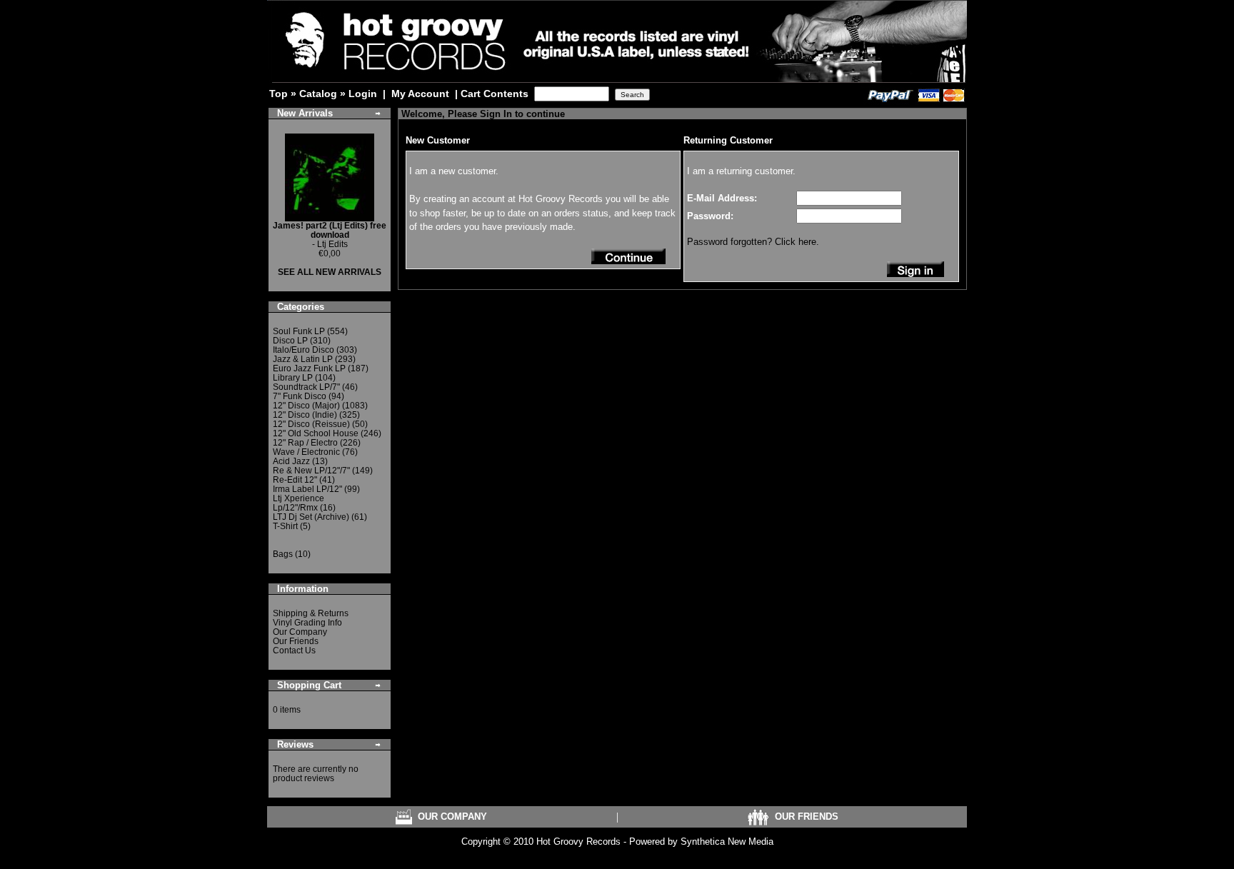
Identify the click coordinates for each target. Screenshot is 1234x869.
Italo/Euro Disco (303, 350)
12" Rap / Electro (305, 443)
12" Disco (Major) (306, 406)
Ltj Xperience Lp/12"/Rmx (298, 503)
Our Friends (295, 641)
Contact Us (294, 650)
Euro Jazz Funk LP (309, 368)
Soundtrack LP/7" (306, 387)
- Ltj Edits (329, 235)
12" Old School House (315, 433)
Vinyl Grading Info (307, 623)
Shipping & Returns (310, 613)
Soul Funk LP (299, 331)
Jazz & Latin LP (303, 359)
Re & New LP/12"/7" (311, 471)
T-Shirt (285, 526)
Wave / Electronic (306, 452)
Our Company (300, 632)
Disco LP (290, 341)
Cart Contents (494, 93)
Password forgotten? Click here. (753, 241)
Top (278, 93)
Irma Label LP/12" (307, 489)
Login (362, 93)
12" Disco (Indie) (305, 415)
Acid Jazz (291, 461)
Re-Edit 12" (295, 480)
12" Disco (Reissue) (311, 424)
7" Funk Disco (299, 396)
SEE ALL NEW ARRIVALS (329, 272)
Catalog (318, 93)
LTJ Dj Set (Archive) (311, 517)
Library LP (293, 378)
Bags (283, 554)
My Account (420, 93)
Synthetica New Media (727, 841)
